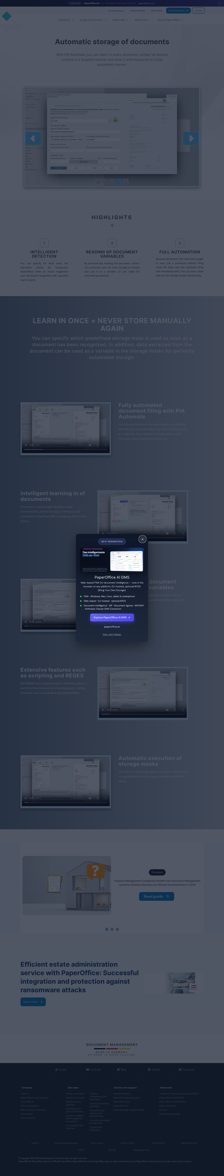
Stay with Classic (112, 634)
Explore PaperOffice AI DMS (112, 617)
